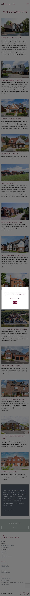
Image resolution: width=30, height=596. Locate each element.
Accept (15, 302)
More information (21, 295)
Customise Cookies (15, 298)
